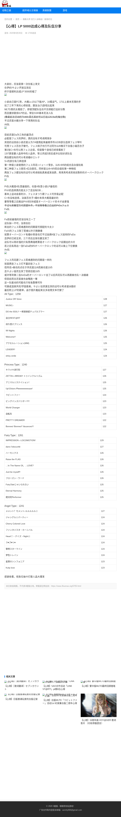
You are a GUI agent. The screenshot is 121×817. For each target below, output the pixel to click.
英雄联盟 (46, 10)
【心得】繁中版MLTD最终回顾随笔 (98, 686)
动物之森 (6, 10)
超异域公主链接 (30, 10)
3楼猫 (55, 806)
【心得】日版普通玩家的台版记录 (21, 699)
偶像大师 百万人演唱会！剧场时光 (37, 19)
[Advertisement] (60, 58)
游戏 (65, 10)
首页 (17, 19)
